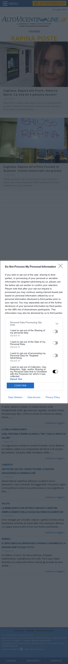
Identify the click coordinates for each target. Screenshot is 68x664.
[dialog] (34, 332)
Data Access (34, 397)
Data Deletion (15, 397)
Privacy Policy (53, 397)
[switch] (55, 331)
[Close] (61, 267)
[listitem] (34, 323)
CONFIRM (20, 385)
